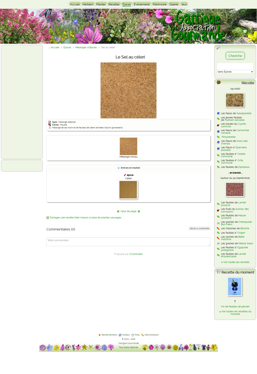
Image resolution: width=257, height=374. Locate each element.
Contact (126, 335)
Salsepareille (244, 113)
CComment (136, 254)
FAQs (137, 335)
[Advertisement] (17, 101)
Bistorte (244, 228)
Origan (241, 232)
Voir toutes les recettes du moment (236, 312)
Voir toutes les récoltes (236, 262)
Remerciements (109, 335)
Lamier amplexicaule (233, 255)
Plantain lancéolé (234, 120)
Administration (152, 335)
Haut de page (128, 211)
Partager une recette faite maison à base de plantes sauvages (85, 217)
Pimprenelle (228, 137)
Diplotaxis (243, 167)
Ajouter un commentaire (199, 228)
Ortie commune (232, 161)
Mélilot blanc (245, 243)
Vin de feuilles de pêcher (235, 306)
